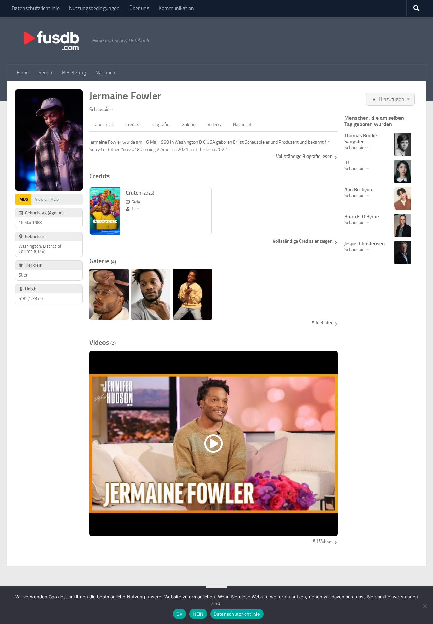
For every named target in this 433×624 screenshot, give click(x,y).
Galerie (189, 124)
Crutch (140, 192)
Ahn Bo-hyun (358, 190)
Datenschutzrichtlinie (36, 8)
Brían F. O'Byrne (361, 217)
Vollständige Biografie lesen (304, 156)
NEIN (198, 614)
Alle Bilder (322, 323)
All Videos (323, 541)
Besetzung (74, 72)
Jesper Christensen (364, 244)
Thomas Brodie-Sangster (361, 139)
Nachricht (106, 72)
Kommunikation (176, 8)
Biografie (160, 124)
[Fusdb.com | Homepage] (51, 40)
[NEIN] (424, 606)
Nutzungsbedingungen (94, 8)
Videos (214, 124)
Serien (45, 72)
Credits (132, 124)
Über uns (139, 8)
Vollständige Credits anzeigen (303, 241)
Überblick (104, 124)
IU (346, 163)
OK (179, 614)
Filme (23, 72)
